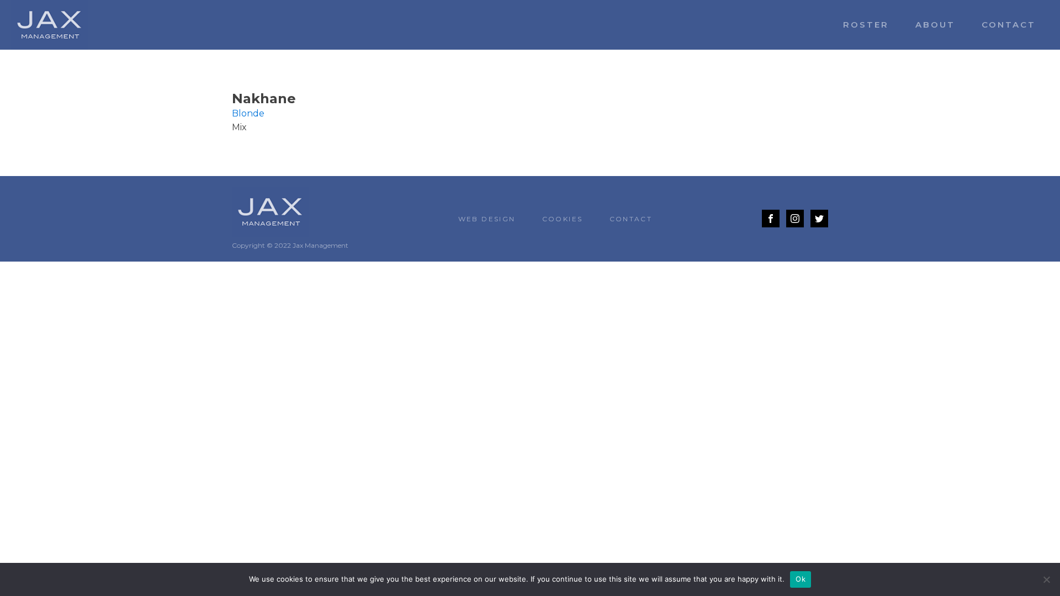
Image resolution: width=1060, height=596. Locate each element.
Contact (1009, 24)
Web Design (487, 219)
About (935, 24)
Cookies (562, 219)
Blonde (248, 113)
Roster (866, 24)
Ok (800, 578)
